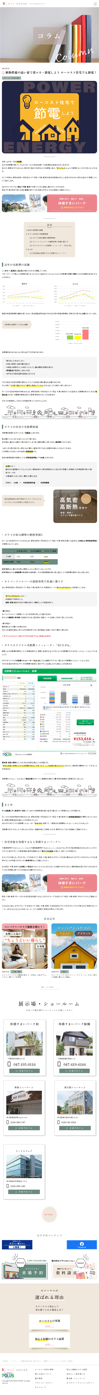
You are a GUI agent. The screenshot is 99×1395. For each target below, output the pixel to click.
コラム (14, 1361)
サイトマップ (40, 1387)
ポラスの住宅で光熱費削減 (37, 234)
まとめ (29, 249)
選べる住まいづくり (43, 1374)
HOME (5, 1361)
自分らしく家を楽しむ (76, 1374)
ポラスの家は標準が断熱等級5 (42, 238)
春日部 (18, 909)
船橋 (7, 906)
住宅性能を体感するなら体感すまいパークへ (48, 253)
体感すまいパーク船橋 (52, 848)
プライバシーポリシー (44, 1383)
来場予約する (26, 1071)
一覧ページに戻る (47, 987)
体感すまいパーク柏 (20, 848)
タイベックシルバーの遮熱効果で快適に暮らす (49, 241)
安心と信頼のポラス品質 (77, 1369)
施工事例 (38, 1378)
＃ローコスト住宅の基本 (12, 78)
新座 (12, 909)
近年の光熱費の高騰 (34, 230)
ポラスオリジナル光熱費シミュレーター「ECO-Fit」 (51, 245)
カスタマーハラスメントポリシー (80, 1383)
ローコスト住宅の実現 (44, 1369)
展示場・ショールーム (76, 1378)
